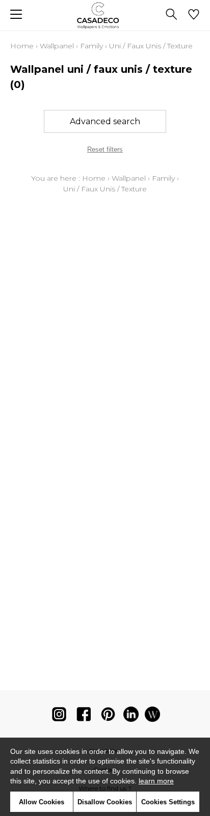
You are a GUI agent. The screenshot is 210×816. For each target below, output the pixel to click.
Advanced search (105, 121)
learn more (156, 781)
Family (91, 45)
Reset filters (105, 149)
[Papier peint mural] (152, 716)
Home (22, 45)
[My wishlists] (194, 15)
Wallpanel (57, 45)
